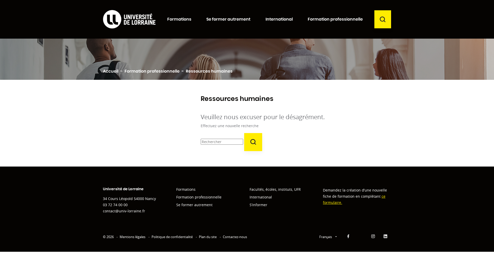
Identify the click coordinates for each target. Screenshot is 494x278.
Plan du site (208, 236)
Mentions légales (132, 236)
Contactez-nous (235, 236)
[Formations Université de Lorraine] (129, 19)
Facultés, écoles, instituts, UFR (275, 189)
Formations (186, 189)
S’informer (258, 204)
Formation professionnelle (199, 197)
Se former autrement (194, 204)
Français (326, 236)
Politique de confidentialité (172, 236)
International (261, 197)
